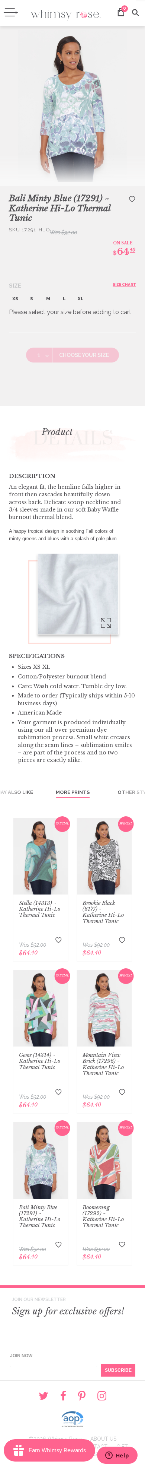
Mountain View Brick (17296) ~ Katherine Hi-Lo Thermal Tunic (103, 1064)
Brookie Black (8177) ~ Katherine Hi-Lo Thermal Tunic (103, 912)
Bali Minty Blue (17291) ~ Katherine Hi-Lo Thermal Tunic (39, 1216)
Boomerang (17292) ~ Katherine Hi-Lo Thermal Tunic (103, 1216)
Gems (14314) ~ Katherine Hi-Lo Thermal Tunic (39, 1061)
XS (15, 298)
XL (81, 298)
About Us (103, 1439)
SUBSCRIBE (118, 1370)
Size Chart (124, 284)
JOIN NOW (21, 1355)
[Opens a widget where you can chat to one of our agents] (117, 1456)
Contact (95, 1447)
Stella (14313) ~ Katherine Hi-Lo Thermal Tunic (39, 909)
